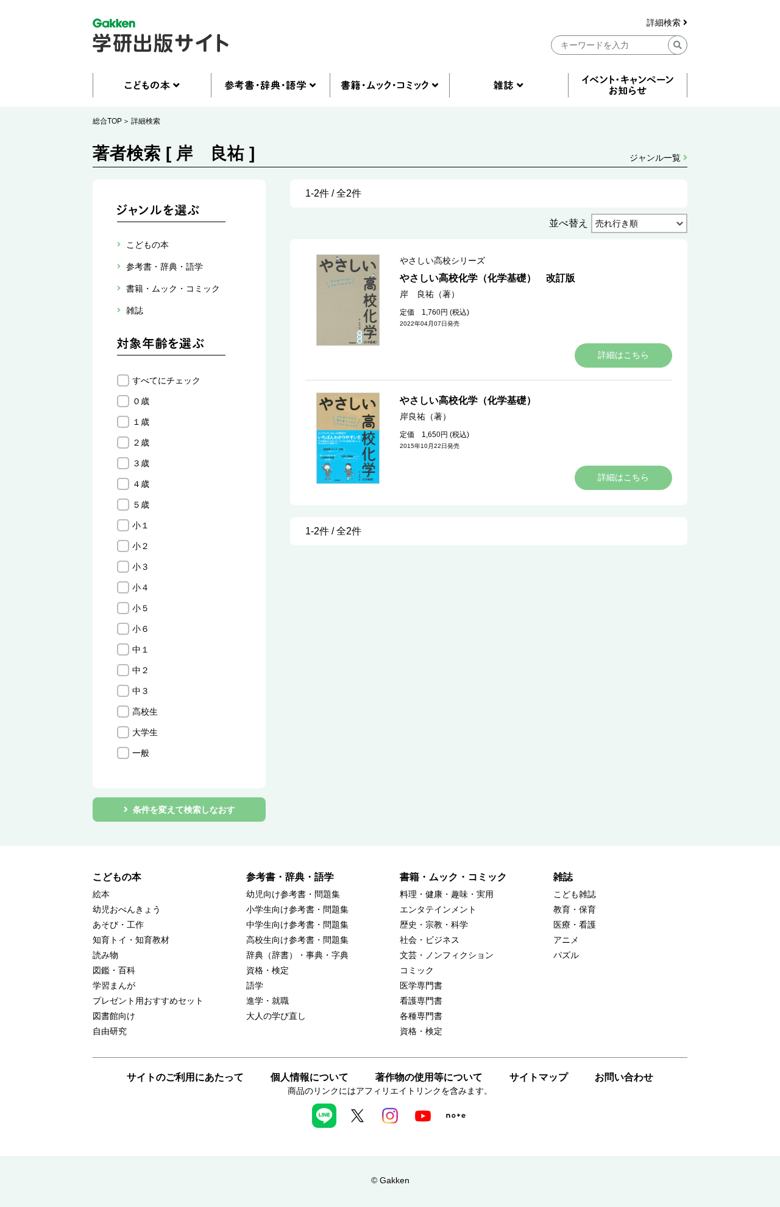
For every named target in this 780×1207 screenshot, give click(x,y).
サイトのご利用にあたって (185, 1077)
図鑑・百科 (114, 970)
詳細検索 (665, 22)
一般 (140, 753)
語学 (254, 985)
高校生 (145, 711)
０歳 (140, 401)
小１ (140, 525)
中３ (140, 691)
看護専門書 (421, 1001)
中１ (140, 649)
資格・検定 (267, 970)
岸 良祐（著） (429, 294)
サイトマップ (538, 1077)
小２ (140, 546)
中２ (140, 670)
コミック (417, 970)
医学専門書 (421, 985)
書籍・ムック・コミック (453, 877)
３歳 (140, 463)
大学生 (145, 732)
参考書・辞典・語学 (290, 877)
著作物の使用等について (429, 1077)
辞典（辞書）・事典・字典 (297, 955)
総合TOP (107, 121)
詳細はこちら (623, 355)
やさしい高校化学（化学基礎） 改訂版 (487, 278)
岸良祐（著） (425, 416)
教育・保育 (574, 909)
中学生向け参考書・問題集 (297, 924)
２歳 (140, 442)
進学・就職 (267, 1001)
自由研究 (110, 1031)
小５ (140, 608)
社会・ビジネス (429, 940)
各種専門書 (421, 1016)
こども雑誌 (574, 894)
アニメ (566, 940)
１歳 (140, 422)
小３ (140, 567)
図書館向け (114, 1016)
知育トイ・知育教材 (131, 940)
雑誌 (563, 877)
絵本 (101, 894)
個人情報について (310, 1077)
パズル (566, 955)
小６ (140, 629)
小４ (140, 587)
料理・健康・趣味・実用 (447, 894)
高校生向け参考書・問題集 (297, 940)
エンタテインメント (438, 909)
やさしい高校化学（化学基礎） (468, 400)
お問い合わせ (624, 1077)
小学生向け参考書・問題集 (297, 909)
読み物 (105, 955)
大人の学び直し (276, 1016)
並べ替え (568, 223)
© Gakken (390, 1180)
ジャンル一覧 (656, 157)
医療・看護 (574, 924)
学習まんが (114, 985)
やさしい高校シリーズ (442, 260)
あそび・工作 (118, 924)
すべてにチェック (166, 380)
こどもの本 (117, 877)
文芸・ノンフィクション (447, 955)
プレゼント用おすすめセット (148, 1001)
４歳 (140, 484)
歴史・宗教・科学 (434, 924)
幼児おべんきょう (127, 909)
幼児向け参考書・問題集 (293, 894)
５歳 (140, 504)
